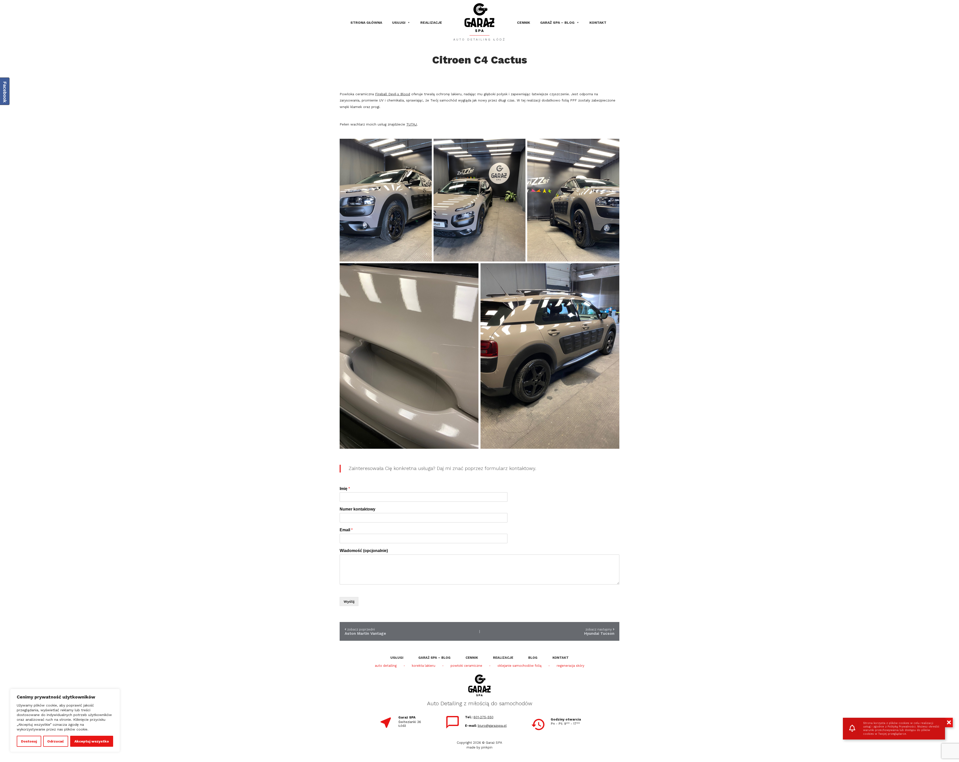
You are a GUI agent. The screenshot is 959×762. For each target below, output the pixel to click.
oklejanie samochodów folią (519, 665)
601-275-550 (483, 717)
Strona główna (366, 22)
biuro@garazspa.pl (492, 726)
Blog (532, 658)
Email (346, 530)
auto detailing (386, 665)
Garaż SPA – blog (557, 22)
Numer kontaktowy (357, 509)
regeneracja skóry (570, 665)
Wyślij (349, 602)
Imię (345, 488)
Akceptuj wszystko (91, 741)
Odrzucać (55, 741)
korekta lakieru (423, 665)
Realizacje (431, 22)
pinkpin (486, 747)
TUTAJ (411, 124)
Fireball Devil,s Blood (392, 94)
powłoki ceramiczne (466, 665)
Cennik (523, 22)
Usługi (398, 22)
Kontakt (597, 22)
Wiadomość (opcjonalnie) (364, 550)
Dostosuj (29, 741)
